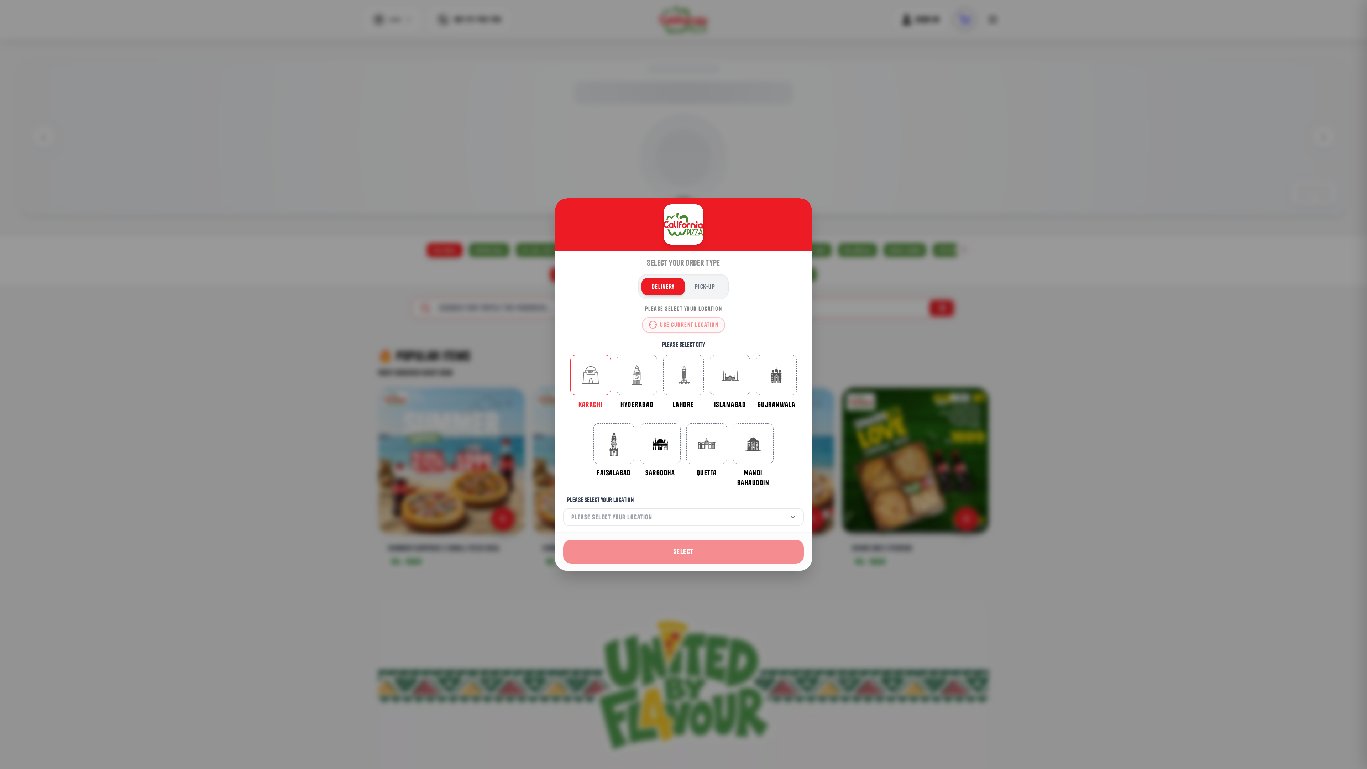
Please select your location (600, 499)
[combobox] (572, 517)
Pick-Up (705, 286)
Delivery (663, 286)
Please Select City (683, 344)
